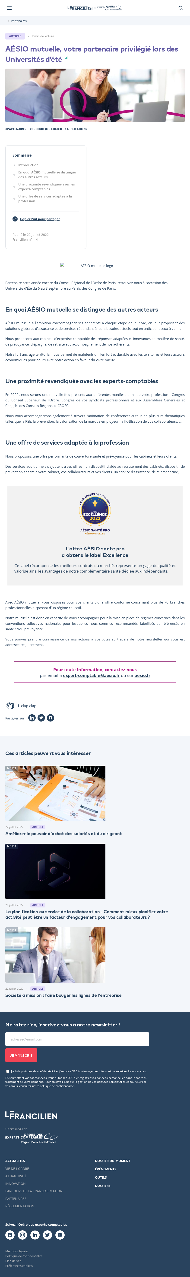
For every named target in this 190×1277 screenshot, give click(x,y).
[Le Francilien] (80, 8)
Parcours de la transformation (34, 1191)
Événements (105, 1169)
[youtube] (60, 1235)
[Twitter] (41, 718)
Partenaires (19, 20)
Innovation (15, 1183)
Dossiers (103, 1185)
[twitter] (47, 1235)
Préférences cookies (19, 1266)
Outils (101, 1177)
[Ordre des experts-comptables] (109, 8)
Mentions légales (16, 1251)
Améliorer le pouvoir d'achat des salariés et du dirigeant (63, 833)
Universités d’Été (18, 288)
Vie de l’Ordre (17, 1168)
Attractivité (16, 1176)
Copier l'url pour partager (37, 219)
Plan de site (13, 1261)
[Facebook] (50, 718)
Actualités (15, 1161)
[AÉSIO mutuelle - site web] (95, 265)
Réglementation (19, 1206)
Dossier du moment (112, 1161)
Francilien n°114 (25, 239)
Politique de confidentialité (23, 1256)
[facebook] (10, 1235)
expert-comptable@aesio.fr (91, 675)
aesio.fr (142, 675)
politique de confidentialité (57, 1086)
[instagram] (22, 1235)
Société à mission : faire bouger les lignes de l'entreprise (63, 995)
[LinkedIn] (32, 718)
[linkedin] (35, 1235)
